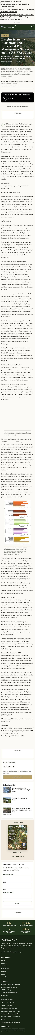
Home (2, 79)
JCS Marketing (6, 990)
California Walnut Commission (10, 1016)
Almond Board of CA (8, 1003)
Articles (8, 79)
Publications (5, 968)
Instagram (15, 1030)
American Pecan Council (9, 1008)
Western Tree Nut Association (10, 1022)
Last (4, 889)
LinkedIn (15, 86)
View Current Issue (17, 856)
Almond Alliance (6, 1005)
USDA (3, 1019)
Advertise (4, 977)
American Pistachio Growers (10, 1011)
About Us (4, 974)
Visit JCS (18, 19)
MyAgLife (4, 995)
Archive (3, 966)
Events (12, 19)
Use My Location (17, 777)
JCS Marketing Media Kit (9, 992)
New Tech (5, 35)
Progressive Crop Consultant (10, 984)
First (4, 882)
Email (19, 86)
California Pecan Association (10, 1014)
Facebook (8, 86)
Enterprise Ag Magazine (9, 987)
